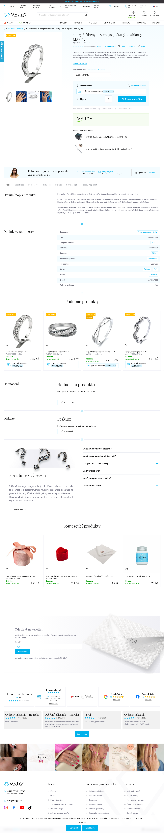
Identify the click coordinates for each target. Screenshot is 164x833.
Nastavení (82, 822)
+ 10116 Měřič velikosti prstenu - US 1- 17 (109, 149)
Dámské (154, 275)
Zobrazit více (82, 734)
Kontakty (12, 6)
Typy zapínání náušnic (135, 800)
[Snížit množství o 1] (103, 99)
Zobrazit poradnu (19, 509)
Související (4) (71, 185)
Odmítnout (74, 828)
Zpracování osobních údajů (99, 813)
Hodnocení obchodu (36, 6)
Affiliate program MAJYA (59, 813)
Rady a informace (52, 6)
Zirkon (154, 253)
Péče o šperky (132, 796)
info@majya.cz (107, 172)
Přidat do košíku (133, 99)
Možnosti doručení (138, 86)
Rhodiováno (152, 259)
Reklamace (86, 6)
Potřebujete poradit (89, 185)
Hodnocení (47, 185)
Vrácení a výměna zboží (70, 6)
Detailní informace (80, 64)
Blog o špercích (56, 800)
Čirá (155, 269)
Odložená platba (97, 6)
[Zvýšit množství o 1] (114, 99)
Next (159, 337)
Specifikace (19, 185)
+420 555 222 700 (87, 172)
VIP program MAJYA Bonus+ (61, 804)
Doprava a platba (23, 6)
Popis (8, 185)
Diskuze (58, 185)
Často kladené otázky (135, 804)
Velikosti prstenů (133, 791)
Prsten (154, 243)
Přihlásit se (22, 651)
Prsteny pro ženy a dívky (147, 232)
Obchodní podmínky (96, 809)
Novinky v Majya (56, 809)
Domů (4, 6)
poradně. (152, 173)
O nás (52, 796)
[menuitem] (8, 22)
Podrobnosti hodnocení (106, 46)
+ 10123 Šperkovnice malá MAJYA (106, 137)
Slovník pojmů (132, 813)
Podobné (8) (33, 185)
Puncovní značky (133, 809)
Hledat (86, 15)
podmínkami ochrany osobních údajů (53, 658)
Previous (4, 337)
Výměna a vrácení (95, 796)
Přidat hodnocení (67, 402)
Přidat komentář (67, 431)
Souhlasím (90, 828)
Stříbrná (147, 269)
